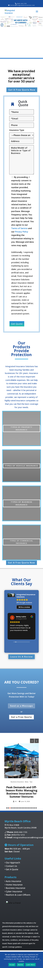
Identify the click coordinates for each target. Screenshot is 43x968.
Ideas (20, 782)
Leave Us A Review (21, 657)
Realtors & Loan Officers (18, 894)
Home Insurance (14, 884)
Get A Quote (12, 869)
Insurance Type (16, 130)
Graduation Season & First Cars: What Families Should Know (22, 790)
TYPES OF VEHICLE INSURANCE (21, 466)
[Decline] (40, 960)
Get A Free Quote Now (21, 90)
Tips (24, 782)
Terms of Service (19, 228)
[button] (6, 808)
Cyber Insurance (14, 891)
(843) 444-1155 (22, 3)
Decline (20, 965)
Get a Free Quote (21, 717)
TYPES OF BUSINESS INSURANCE (21, 503)
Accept (12, 965)
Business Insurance (15, 888)
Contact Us (11, 866)
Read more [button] (14, 636)
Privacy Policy (21, 231)
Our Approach (13, 862)
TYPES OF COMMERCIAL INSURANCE (21, 542)
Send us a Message (21, 706)
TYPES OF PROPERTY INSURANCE (21, 428)
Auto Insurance (13, 881)
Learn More (30, 965)
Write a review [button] (24, 607)
